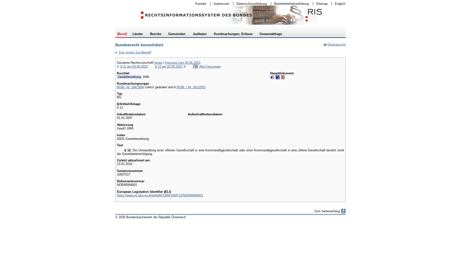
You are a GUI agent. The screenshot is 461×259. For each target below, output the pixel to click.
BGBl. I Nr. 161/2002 (191, 87)
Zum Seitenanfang (327, 211)
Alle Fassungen (210, 66)
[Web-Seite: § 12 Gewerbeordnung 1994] (272, 77)
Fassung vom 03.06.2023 (182, 63)
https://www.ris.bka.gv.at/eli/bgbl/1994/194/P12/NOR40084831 (160, 195)
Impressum (220, 4)
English (340, 4)
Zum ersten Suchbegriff (133, 52)
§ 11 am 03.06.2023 (134, 66)
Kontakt (199, 4)
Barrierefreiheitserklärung (290, 4)
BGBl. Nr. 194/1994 (130, 87)
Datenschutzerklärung (250, 4)
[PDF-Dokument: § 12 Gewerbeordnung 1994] (283, 77)
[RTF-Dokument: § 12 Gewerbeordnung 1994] (277, 77)
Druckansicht (334, 44)
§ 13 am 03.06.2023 (168, 66)
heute (158, 63)
